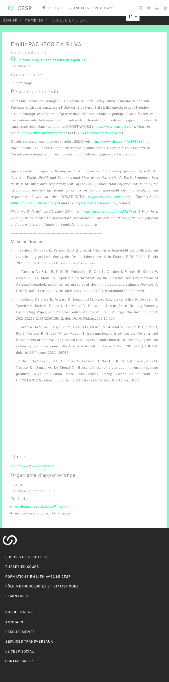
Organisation (79, 8)
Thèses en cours (22, 567)
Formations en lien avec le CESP (38, 577)
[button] (133, 16)
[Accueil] (19, 7)
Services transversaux (29, 642)
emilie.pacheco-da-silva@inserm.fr (43, 507)
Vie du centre (19, 612)
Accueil (10, 20)
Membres (33, 20)
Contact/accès (104, 8)
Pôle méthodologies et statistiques (42, 586)
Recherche (56, 8)
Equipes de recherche (27, 557)
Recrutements (20, 632)
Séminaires (16, 596)
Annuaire (14, 622)
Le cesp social (19, 651)
